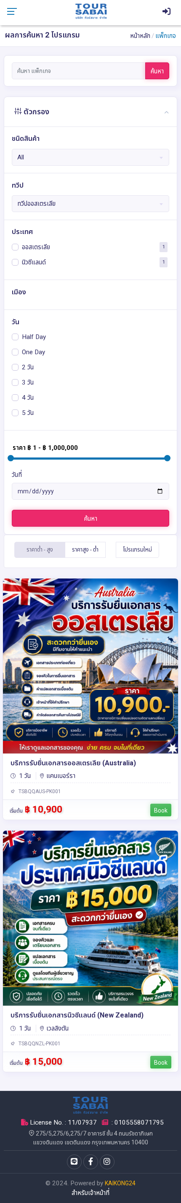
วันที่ (17, 475)
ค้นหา (157, 71)
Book (161, 810)
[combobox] (91, 157)
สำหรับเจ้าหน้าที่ (90, 1193)
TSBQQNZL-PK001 (39, 1044)
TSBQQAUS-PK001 (39, 791)
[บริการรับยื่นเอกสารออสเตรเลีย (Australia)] (90, 666)
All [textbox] (20, 157)
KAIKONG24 (120, 1183)
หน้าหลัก (140, 36)
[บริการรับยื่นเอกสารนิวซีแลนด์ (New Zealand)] (90, 918)
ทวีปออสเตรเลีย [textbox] (36, 203)
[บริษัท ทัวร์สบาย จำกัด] (91, 11)
